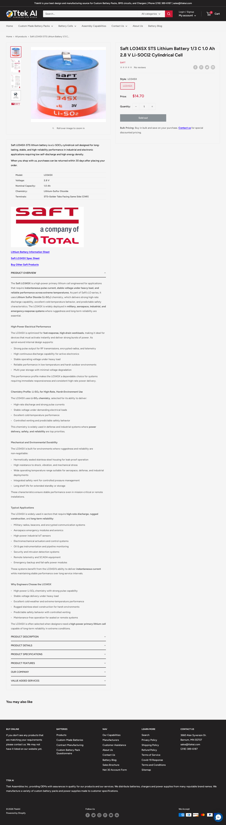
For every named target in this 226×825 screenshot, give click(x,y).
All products (21, 36)
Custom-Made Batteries (69, 739)
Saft (122, 62)
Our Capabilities (111, 735)
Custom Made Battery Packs (34, 25)
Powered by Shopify (16, 813)
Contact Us (117, 25)
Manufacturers (111, 739)
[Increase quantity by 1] (152, 106)
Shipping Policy (150, 745)
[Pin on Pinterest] (201, 67)
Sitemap (146, 769)
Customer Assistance (114, 745)
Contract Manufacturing (69, 745)
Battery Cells (65, 25)
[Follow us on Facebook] (87, 815)
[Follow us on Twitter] (93, 815)
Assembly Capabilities (94, 25)
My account (186, 15)
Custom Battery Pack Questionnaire (68, 751)
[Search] (169, 13)
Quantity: (125, 106)
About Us (138, 25)
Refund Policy (149, 749)
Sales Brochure (111, 764)
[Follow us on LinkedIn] (117, 815)
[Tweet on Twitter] (207, 67)
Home (9, 25)
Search (145, 735)
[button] (58, 273)
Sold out (143, 117)
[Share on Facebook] (195, 67)
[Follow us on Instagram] (99, 815)
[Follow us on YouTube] (111, 815)
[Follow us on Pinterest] (105, 815)
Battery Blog (155, 25)
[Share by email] (213, 67)
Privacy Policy (149, 739)
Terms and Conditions (154, 764)
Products (61, 735)
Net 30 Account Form (115, 769)
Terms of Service (151, 754)
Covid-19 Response (152, 759)
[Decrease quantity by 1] (136, 106)
